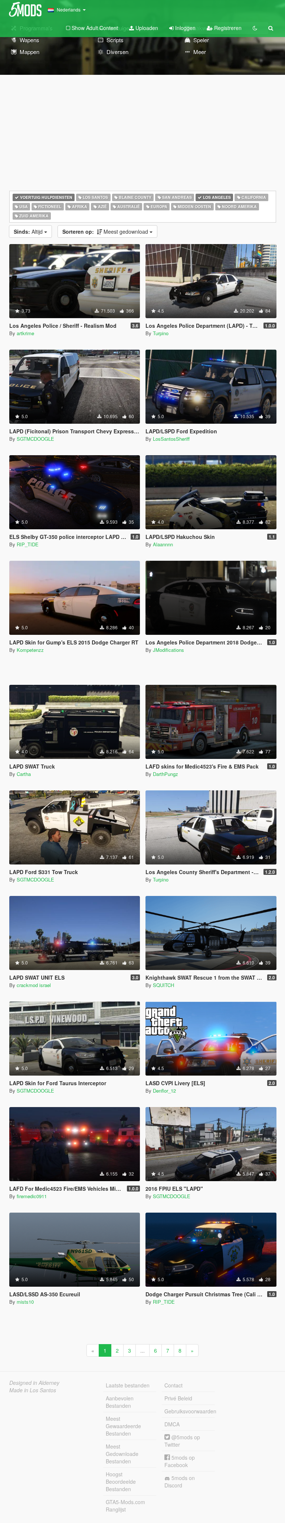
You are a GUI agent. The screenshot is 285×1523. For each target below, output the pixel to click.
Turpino (160, 333)
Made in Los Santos (32, 1390)
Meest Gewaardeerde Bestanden (123, 1426)
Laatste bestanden (128, 1385)
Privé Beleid (178, 1398)
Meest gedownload (106, 231)
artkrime (25, 333)
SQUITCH (163, 985)
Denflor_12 (164, 1090)
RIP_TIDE (28, 544)
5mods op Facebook (179, 1461)
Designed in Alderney (34, 1382)
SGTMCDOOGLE (35, 438)
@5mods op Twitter (182, 1440)
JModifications (168, 649)
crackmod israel (34, 985)
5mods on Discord (179, 1481)
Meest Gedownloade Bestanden (122, 1454)
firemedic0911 (32, 1196)
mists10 (25, 1301)
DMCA (172, 1424)
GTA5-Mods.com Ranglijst (125, 1505)
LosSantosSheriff (171, 438)
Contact (173, 1385)
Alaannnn (163, 544)
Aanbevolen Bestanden (120, 1401)
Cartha (24, 773)
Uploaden (146, 27)
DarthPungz (165, 773)
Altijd (29, 231)
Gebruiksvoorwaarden (189, 1411)
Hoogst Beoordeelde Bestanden (121, 1481)
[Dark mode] (255, 28)
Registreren (227, 27)
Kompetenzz (30, 649)
